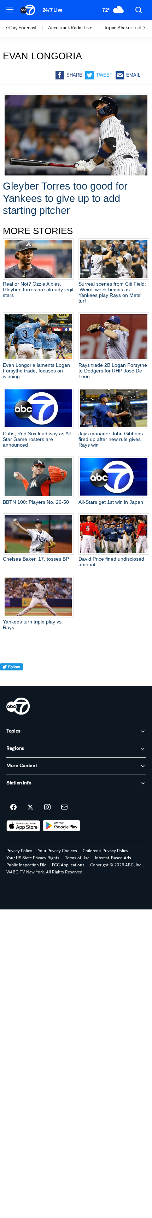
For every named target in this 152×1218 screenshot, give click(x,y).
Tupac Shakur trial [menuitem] (122, 27)
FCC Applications (68, 865)
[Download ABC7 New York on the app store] (23, 825)
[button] (9, 9)
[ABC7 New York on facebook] (13, 807)
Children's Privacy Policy (105, 851)
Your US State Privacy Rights (32, 858)
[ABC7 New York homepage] (27, 10)
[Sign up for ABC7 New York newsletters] (64, 807)
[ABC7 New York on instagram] (47, 807)
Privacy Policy (19, 851)
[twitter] (11, 680)
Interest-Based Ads (113, 858)
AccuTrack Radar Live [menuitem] (70, 27)
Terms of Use (77, 858)
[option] (26, 28)
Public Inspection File (26, 865)
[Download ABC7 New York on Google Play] (61, 825)
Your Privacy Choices (57, 851)
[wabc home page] (18, 706)
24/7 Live (52, 10)
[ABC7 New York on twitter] (30, 807)
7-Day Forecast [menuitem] (20, 27)
